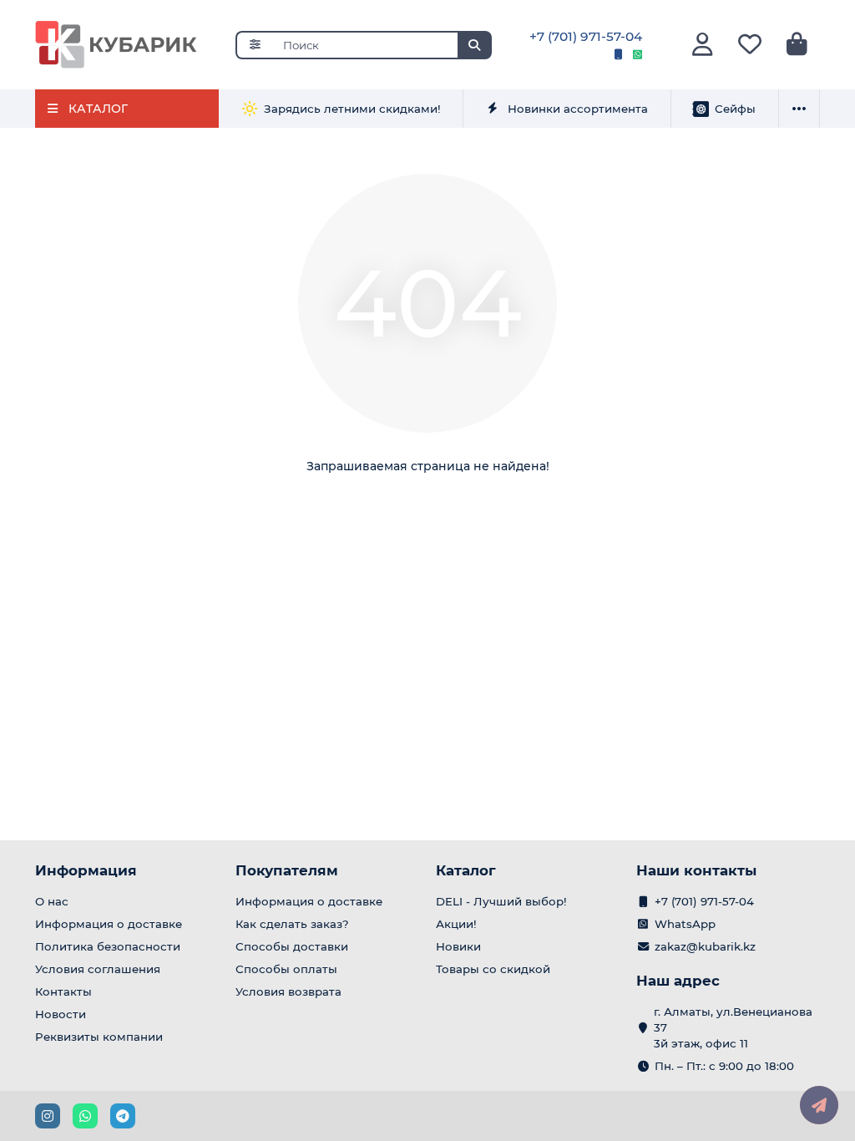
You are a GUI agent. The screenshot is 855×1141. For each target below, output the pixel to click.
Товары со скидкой (493, 969)
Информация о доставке (108, 924)
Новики (458, 946)
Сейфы (735, 108)
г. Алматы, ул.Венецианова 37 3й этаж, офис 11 (733, 1027)
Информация (86, 870)
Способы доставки (291, 946)
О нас (51, 901)
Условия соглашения (97, 969)
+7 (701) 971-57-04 (585, 36)
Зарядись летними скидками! (352, 108)
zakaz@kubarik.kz (705, 946)
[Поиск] (474, 45)
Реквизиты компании (99, 1036)
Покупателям (286, 870)
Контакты (63, 991)
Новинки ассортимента (578, 108)
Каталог (466, 870)
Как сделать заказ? (292, 924)
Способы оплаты (286, 969)
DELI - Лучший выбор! (501, 901)
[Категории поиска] (254, 45)
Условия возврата (288, 991)
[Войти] (702, 45)
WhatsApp (685, 924)
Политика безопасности (107, 946)
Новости (60, 1014)
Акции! (456, 924)
